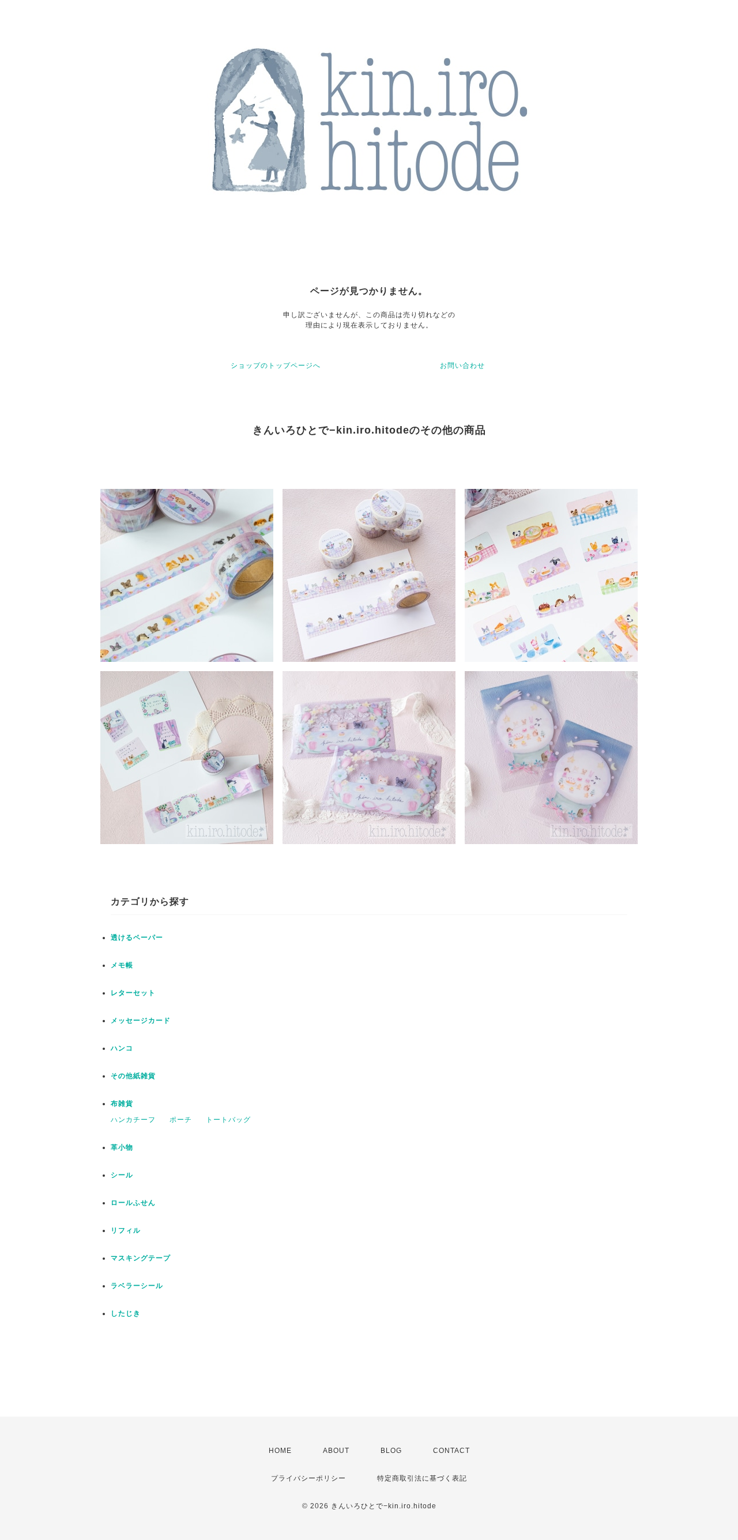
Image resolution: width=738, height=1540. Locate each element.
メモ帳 (122, 965)
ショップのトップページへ (276, 366)
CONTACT (451, 1451)
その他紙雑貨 (133, 1076)
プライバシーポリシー (308, 1478)
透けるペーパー (137, 937)
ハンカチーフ (133, 1120)
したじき (126, 1313)
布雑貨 (122, 1104)
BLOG (391, 1451)
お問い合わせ (462, 366)
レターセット (133, 993)
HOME (280, 1451)
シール (122, 1175)
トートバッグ (228, 1120)
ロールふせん (133, 1203)
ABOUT (336, 1451)
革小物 (122, 1147)
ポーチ (181, 1120)
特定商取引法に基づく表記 (422, 1478)
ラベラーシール (137, 1286)
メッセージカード (141, 1020)
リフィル (126, 1230)
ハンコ (122, 1048)
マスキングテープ (141, 1258)
